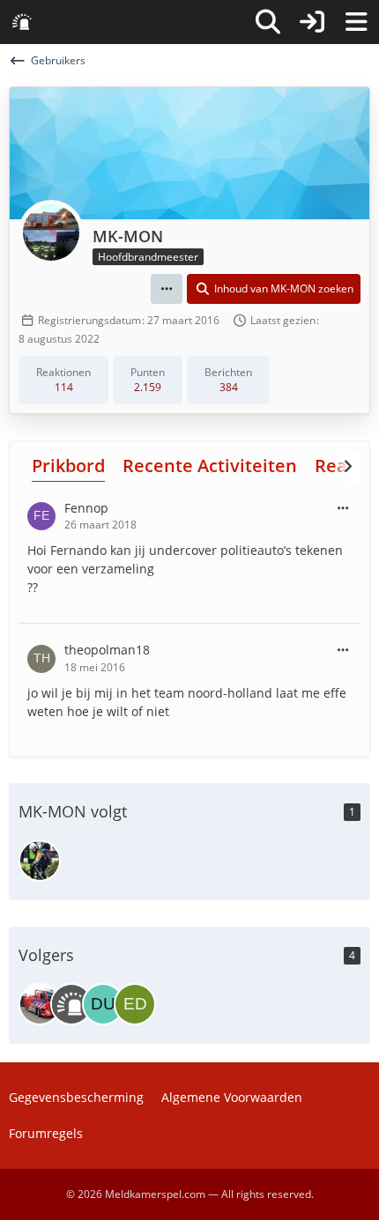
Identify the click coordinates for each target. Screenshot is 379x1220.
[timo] (40, 1004)
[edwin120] (135, 1004)
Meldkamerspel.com (155, 1194)
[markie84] (40, 860)
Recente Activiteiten (210, 465)
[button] (166, 289)
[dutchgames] (103, 1004)
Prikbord (68, 465)
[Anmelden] (312, 22)
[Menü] (356, 22)
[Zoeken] (268, 22)
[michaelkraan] (71, 1004)
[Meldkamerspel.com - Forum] (22, 22)
